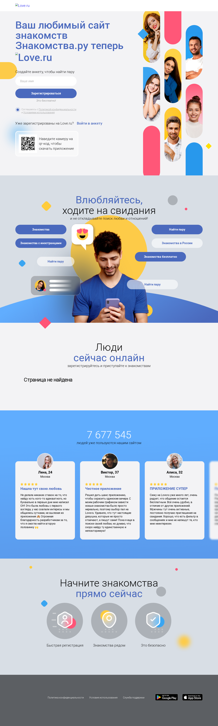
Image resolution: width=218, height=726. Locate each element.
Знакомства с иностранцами (41, 243)
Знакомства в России (177, 243)
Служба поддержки (133, 697)
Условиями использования (39, 112)
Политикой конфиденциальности (57, 109)
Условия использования (103, 697)
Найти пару (56, 261)
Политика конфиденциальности (66, 697)
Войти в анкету (89, 123)
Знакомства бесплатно (160, 256)
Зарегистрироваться (46, 93)
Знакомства (41, 229)
